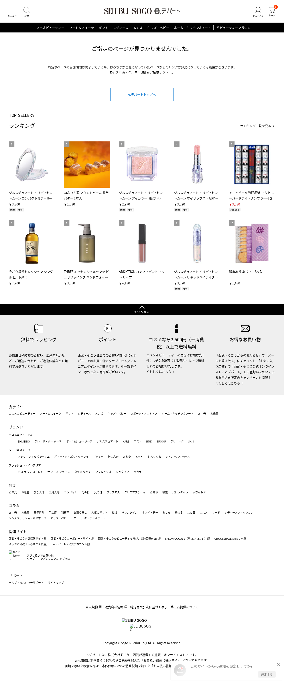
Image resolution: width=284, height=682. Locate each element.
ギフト (103, 27)
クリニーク (177, 441)
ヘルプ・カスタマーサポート (26, 582)
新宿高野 (113, 457)
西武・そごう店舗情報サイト (26, 538)
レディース (120, 27)
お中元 (202, 413)
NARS (125, 441)
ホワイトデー (201, 492)
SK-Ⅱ (191, 441)
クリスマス (113, 492)
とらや (139, 457)
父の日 (98, 492)
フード (216, 512)
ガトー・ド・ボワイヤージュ (71, 457)
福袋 (165, 492)
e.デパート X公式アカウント (70, 544)
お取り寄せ (80, 512)
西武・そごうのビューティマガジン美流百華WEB (128, 538)
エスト (138, 441)
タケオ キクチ (82, 472)
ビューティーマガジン (235, 27)
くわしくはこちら (158, 371)
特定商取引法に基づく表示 (149, 607)
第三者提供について (185, 607)
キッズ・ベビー (158, 27)
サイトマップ (56, 582)
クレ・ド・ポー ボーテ (48, 441)
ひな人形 (39, 492)
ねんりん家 (154, 457)
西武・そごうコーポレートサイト (71, 538)
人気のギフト (99, 512)
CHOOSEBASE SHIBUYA (228, 538)
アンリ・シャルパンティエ (34, 457)
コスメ (204, 512)
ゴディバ (98, 457)
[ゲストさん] (258, 12)
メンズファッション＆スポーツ (27, 518)
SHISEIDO (24, 441)
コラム (14, 505)
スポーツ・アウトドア (144, 413)
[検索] (26, 12)
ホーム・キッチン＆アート (192, 27)
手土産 (53, 512)
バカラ (138, 472)
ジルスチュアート (107, 441)
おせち (154, 492)
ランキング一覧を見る (255, 126)
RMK (149, 441)
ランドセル (70, 492)
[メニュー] (12, 12)
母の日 (86, 492)
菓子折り (39, 512)
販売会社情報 (114, 607)
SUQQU (161, 441)
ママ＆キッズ (103, 472)
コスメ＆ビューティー (49, 27)
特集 (12, 485)
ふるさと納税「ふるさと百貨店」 (29, 544)
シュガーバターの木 (177, 457)
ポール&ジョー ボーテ (79, 441)
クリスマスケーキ (135, 492)
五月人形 (54, 492)
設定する (267, 674)
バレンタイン (180, 492)
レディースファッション (239, 512)
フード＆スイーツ (81, 27)
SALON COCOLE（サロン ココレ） (186, 538)
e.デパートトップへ (142, 94)
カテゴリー (18, 406)
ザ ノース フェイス (58, 472)
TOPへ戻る (142, 312)
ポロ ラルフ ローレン (30, 472)
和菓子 (65, 512)
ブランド (16, 427)
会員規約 (91, 607)
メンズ (137, 27)
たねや (127, 457)
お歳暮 (214, 413)
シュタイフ (122, 472)
